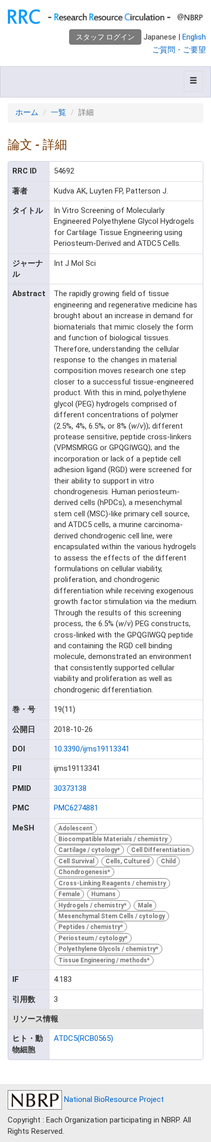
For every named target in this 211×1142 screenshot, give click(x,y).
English (194, 37)
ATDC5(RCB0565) (83, 1038)
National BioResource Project (113, 1099)
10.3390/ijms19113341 (92, 748)
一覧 (58, 112)
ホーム (26, 112)
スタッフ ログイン (105, 37)
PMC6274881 (76, 807)
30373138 (70, 788)
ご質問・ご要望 (179, 49)
